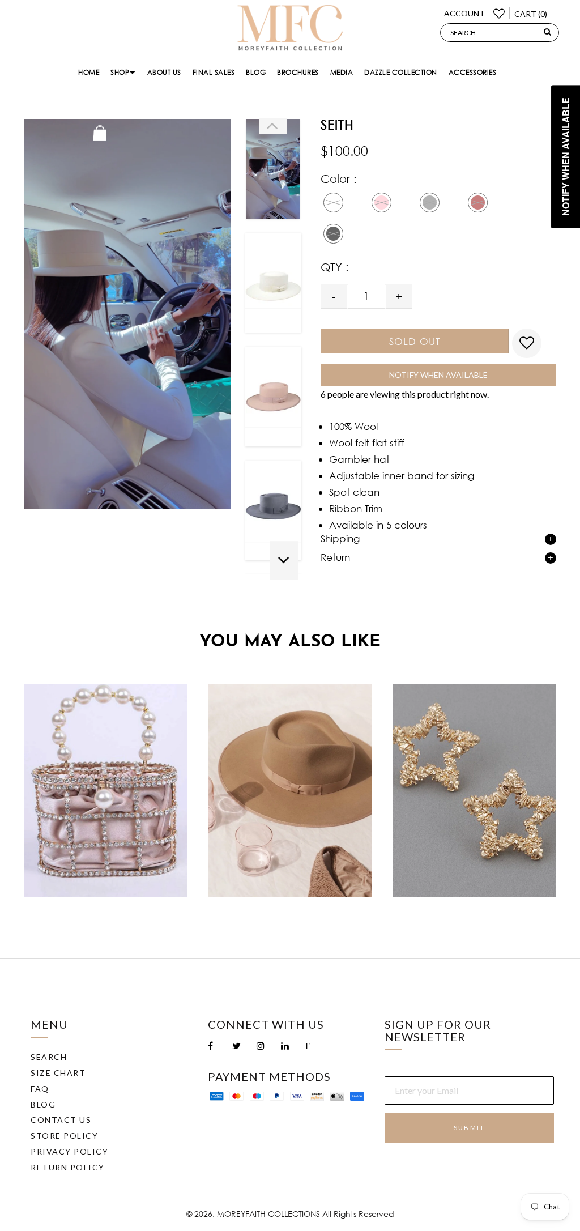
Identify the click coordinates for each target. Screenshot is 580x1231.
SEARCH (49, 1057)
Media (341, 72)
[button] (273, 126)
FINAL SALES (214, 72)
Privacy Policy (69, 1151)
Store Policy (64, 1135)
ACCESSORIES (473, 72)
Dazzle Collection (400, 72)
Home (88, 72)
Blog (256, 72)
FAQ (40, 1088)
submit (469, 1127)
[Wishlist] (497, 13)
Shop (119, 72)
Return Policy (68, 1167)
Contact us (61, 1119)
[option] (273, 169)
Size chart (58, 1072)
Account (464, 13)
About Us (164, 72)
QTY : (335, 267)
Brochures (298, 72)
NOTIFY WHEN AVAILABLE (438, 375)
